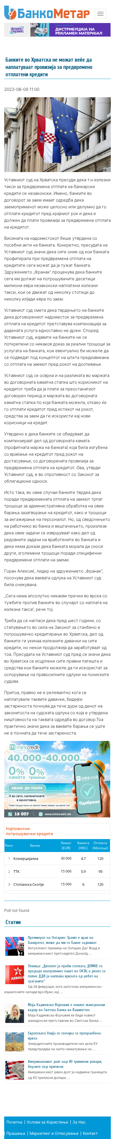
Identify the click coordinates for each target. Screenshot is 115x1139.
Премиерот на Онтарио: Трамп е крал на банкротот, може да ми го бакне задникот (62, 940)
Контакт (90, 1133)
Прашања (15, 1133)
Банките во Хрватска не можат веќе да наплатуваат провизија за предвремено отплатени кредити (49, 67)
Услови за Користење (47, 1122)
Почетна (14, 1122)
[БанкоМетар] (47, 13)
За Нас (79, 1122)
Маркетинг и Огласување (54, 1133)
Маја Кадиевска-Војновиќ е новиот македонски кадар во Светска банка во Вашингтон (66, 1007)
